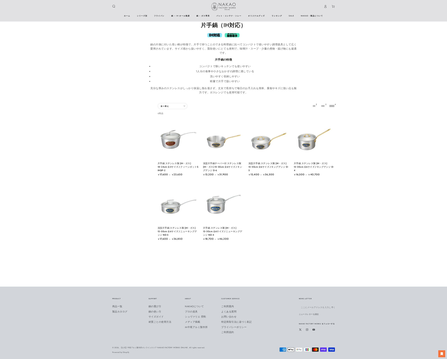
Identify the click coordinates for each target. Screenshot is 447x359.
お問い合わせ (228, 316)
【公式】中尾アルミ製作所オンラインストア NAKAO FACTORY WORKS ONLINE (154, 347)
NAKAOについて (194, 306)
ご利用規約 (227, 332)
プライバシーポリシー (234, 327)
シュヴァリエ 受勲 (195, 316)
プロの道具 (191, 311)
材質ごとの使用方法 (160, 322)
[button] (114, 6)
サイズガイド (156, 316)
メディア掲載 (192, 322)
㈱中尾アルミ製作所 (196, 327)
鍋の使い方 (155, 311)
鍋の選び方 (155, 306)
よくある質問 (228, 311)
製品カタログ (119, 311)
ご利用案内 (227, 306)
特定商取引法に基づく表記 (236, 322)
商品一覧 (117, 306)
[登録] (333, 307)
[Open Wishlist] (441, 353)
